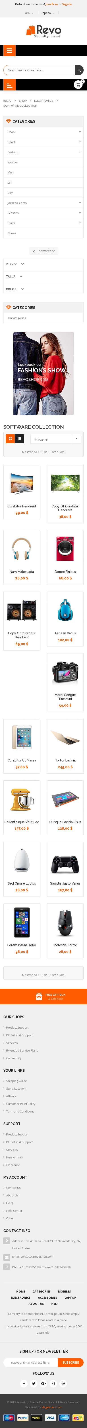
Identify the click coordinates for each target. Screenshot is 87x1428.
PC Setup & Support (19, 1035)
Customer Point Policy (20, 1104)
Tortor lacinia (65, 760)
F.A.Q (9, 1203)
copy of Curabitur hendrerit (65, 508)
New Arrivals (14, 1157)
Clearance (13, 1165)
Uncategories (17, 318)
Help (54, 1304)
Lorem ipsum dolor (21, 945)
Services (12, 1043)
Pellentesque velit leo (21, 822)
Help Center (14, 1211)
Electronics (21, 1297)
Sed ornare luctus (22, 883)
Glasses (13, 213)
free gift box (49, 994)
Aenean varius (65, 633)
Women (13, 162)
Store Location (16, 1088)
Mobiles (64, 1291)
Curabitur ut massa (22, 760)
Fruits (11, 223)
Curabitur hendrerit (21, 506)
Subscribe (70, 1362)
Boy (10, 193)
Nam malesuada (22, 572)
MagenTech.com (51, 1407)
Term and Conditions (20, 1111)
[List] (19, 438)
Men (11, 172)
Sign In (67, 4)
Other (10, 1218)
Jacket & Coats (17, 203)
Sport (11, 142)
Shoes (12, 233)
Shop (11, 132)
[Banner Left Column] (43, 373)
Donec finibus (65, 572)
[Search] (79, 70)
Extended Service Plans (22, 1050)
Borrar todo (43, 251)
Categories (42, 1291)
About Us (12, 1195)
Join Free (52, 4)
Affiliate (11, 1096)
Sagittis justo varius (65, 883)
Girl (10, 182)
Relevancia (57, 438)
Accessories (47, 1297)
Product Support (17, 1027)
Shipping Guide (16, 1081)
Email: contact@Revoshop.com (32, 1257)
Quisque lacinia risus (65, 822)
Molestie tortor (65, 945)
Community (13, 1058)
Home (20, 1291)
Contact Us (13, 1188)
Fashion (13, 152)
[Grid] (10, 438)
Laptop (70, 1297)
